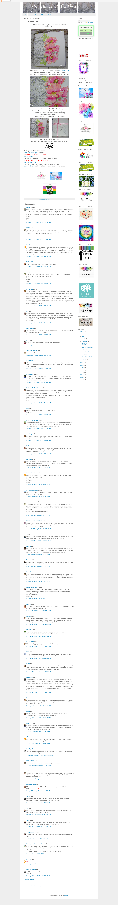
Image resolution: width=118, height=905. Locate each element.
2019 (81, 367)
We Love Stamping (29, 156)
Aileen (28, 737)
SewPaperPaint (30, 748)
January (84, 359)
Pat (27, 311)
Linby (28, 663)
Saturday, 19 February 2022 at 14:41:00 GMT (38, 266)
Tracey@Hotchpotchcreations (35, 844)
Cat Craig (29, 434)
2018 (81, 370)
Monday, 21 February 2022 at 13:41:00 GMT (38, 671)
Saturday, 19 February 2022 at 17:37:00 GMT (38, 334)
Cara (27, 820)
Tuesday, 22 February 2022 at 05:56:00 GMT (38, 717)
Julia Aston (29, 771)
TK (27, 534)
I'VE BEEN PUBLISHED (34, 14)
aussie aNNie (30, 641)
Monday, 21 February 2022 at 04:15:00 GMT (38, 624)
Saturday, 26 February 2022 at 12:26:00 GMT (38, 826)
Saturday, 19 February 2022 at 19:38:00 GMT (38, 382)
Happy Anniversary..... (87, 347)
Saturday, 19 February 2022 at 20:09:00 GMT (38, 414)
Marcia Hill (29, 289)
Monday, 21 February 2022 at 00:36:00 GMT (38, 610)
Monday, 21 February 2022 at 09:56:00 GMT (38, 636)
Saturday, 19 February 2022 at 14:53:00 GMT (38, 283)
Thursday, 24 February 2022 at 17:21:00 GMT (39, 765)
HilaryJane (29, 677)
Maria (28, 697)
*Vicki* (28, 796)
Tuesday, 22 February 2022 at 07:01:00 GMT (38, 731)
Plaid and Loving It (86, 356)
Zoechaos (29, 244)
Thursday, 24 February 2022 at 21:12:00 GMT (39, 779)
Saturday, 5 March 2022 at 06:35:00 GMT (37, 853)
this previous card (64, 70)
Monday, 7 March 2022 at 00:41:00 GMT (37, 864)
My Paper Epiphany (32, 490)
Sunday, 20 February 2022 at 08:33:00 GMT (38, 496)
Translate (90, 22)
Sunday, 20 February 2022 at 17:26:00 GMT (38, 540)
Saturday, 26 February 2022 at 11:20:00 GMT (38, 814)
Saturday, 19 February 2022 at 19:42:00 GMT (38, 403)
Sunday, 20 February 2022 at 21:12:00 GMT (38, 566)
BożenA (28, 207)
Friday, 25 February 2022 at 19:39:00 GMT (38, 802)
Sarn (27, 651)
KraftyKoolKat (30, 272)
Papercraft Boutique (32, 587)
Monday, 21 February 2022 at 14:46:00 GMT (38, 692)
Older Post (72, 883)
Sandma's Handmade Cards (34, 520)
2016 (81, 374)
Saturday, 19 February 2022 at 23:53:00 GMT (38, 454)
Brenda (28, 546)
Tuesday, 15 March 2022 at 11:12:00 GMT (38, 876)
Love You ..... (85, 349)
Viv (27, 808)
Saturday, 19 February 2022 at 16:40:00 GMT (38, 323)
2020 (81, 365)
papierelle (29, 629)
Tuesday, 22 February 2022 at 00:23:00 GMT (38, 706)
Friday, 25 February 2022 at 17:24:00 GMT (38, 791)
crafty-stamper (30, 832)
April (83, 336)
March (84, 338)
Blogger (66, 895)
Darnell (28, 616)
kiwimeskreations (31, 473)
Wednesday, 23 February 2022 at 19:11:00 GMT (39, 755)
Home (49, 883)
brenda (28, 227)
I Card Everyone (31, 502)
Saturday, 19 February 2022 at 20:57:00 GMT (38, 428)
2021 (81, 362)
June (83, 334)
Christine (29, 459)
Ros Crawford (30, 760)
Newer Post (27, 883)
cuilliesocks (29, 360)
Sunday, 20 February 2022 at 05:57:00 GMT (38, 484)
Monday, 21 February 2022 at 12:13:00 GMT (38, 658)
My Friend (84, 354)
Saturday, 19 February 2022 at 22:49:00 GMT (38, 440)
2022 (81, 332)
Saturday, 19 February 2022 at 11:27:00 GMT (38, 256)
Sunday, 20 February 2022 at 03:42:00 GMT (38, 467)
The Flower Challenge (30, 152)
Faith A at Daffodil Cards (33, 388)
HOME (24, 14)
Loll (27, 445)
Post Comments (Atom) (37, 886)
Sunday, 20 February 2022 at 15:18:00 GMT (38, 515)
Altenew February (29, 166)
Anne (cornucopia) (31, 350)
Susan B (28, 571)
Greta (28, 711)
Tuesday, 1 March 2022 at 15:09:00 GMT (37, 838)
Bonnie (28, 604)
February (84, 341)
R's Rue (28, 859)
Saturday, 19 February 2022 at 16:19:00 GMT (38, 306)
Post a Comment (29, 879)
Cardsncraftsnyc (31, 784)
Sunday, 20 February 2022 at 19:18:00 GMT (38, 554)
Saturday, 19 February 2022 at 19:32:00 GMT (38, 368)
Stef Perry (29, 723)
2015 (81, 377)
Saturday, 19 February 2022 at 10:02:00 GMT (38, 222)
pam (27, 408)
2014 (81, 379)
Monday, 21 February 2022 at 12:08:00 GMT (38, 646)
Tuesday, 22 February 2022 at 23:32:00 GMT (38, 743)
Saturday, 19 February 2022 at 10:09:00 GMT (38, 239)
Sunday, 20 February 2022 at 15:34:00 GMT (38, 529)
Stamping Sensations (30, 162)
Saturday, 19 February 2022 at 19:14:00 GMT (38, 355)
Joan (27, 340)
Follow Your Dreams (86, 352)
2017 (81, 372)
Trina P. (28, 560)
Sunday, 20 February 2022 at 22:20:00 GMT (38, 598)
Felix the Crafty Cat (32, 420)
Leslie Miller (30, 374)
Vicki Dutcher (30, 262)
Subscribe (86, 33)
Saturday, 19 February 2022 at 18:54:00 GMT (38, 345)
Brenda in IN (30, 328)
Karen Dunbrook (31, 869)
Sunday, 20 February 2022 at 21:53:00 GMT (38, 581)
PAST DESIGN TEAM (46, 14)
